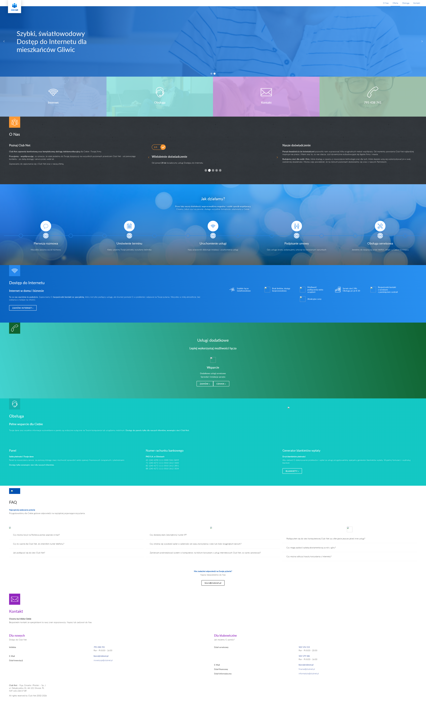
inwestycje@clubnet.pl (103, 660)
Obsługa (405, 3)
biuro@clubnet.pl (213, 582)
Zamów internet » (22, 307)
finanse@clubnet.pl (307, 669)
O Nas (386, 3)
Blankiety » (292, 471)
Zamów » (205, 383)
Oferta (395, 3)
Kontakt (416, 3)
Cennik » (221, 383)
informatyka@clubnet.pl (309, 673)
